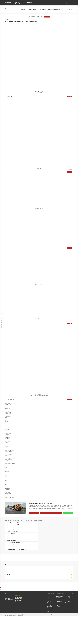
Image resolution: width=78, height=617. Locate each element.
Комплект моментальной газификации (10, 463)
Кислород (6, 467)
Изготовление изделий (8, 493)
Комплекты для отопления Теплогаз (10, 464)
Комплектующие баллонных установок (10, 458)
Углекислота (6, 421)
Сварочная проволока (8, 441)
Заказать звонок (7, 3)
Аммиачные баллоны (8, 413)
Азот (5, 419)
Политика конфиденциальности (19, 615)
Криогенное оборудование (8, 428)
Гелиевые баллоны (7, 409)
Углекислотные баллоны (8, 407)
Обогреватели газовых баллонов (9, 443)
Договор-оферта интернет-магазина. (10, 615)
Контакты (71, 3)
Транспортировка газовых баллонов (9, 497)
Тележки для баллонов (8, 440)
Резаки (6, 439)
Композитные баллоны (8, 412)
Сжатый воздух (7, 423)
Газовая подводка (7, 457)
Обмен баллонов (7, 476)
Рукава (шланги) (7, 446)
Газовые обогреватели (8, 462)
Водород (6, 426)
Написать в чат (68, 513)
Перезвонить (56, 513)
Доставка (68, 3)
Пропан (6, 417)
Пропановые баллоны (8, 403)
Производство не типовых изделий (61, 602)
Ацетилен (6, 420)
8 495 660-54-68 (63, 508)
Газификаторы (7, 430)
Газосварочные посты (8, 445)
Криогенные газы (7, 434)
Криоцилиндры (7, 429)
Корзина (69, 601)
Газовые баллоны (7, 402)
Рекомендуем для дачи (8, 460)
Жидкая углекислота (7, 437)
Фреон (48, 610)
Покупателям (70, 593)
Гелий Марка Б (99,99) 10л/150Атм (39, 91)
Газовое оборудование (60, 593)
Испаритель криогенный (8, 432)
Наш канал (40, 584)
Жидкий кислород (7, 436)
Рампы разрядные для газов (8, 496)
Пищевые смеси (7, 424)
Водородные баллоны (8, 411)
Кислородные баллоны (8, 404)
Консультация (45, 513)
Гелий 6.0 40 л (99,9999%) (39, 318)
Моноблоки (6, 495)
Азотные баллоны (7, 489)
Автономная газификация (8, 451)
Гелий (5, 472)
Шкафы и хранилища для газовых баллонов (11, 498)
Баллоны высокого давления (9, 415)
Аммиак (6, 484)
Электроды (6, 442)
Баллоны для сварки (7, 408)
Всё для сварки (7, 438)
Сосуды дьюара (58, 606)
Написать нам (27, 3)
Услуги (64, 3)
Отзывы (69, 605)
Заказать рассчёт (47, 16)
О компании (60, 3)
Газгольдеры (6, 455)
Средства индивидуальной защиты (9, 450)
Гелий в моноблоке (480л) (39, 394)
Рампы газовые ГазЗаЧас (8, 453)
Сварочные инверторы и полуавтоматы (10, 449)
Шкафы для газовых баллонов (9, 459)
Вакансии (69, 602)
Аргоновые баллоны (7, 405)
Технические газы (7, 416)
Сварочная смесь (7, 471)
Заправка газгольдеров (8, 454)
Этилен (6, 425)
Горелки (6, 447)
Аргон (5, 468)
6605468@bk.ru (28, 2)
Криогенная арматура (8, 433)
